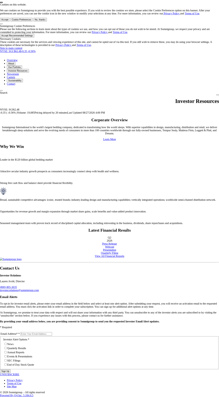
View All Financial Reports (109, 256)
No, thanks (40, 19)
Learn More (109, 139)
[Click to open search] (1, 90)
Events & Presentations (19, 356)
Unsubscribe (9, 374)
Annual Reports (15, 352)
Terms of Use (192, 13)
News (10, 344)
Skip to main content (11, 48)
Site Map (12, 386)
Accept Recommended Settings (17, 35)
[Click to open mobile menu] (217, 94)
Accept (4, 19)
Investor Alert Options (15, 339)
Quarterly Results (16, 348)
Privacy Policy (171, 13)
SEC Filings (13, 360)
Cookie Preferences (21, 19)
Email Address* (9, 333)
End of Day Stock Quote (20, 364)
